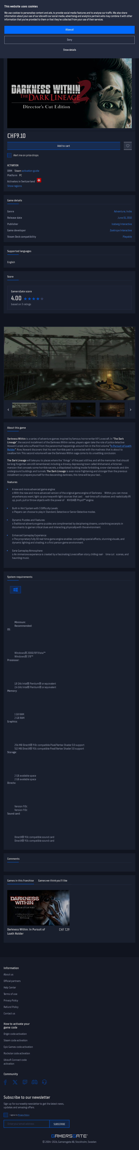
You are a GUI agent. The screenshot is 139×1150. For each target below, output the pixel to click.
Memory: (12, 691)
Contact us (9, 1013)
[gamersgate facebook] (5, 1082)
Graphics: (12, 721)
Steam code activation (16, 1040)
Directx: (11, 783)
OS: (8, 629)
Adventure (119, 211)
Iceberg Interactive (122, 224)
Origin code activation (15, 1034)
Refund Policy (11, 1007)
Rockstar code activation (17, 1053)
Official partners (12, 981)
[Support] (44, 1082)
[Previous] (8, 410)
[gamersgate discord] (34, 1082)
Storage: (12, 752)
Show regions (14, 186)
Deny (69, 40)
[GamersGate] (69, 1138)
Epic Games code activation (18, 1047)
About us (8, 974)
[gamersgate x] (15, 1082)
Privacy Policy (11, 1000)
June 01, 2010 (125, 218)
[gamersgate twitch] (25, 1082)
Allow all (70, 29)
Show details (69, 50)
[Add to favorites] (128, 146)
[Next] (130, 410)
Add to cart (63, 146)
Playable (127, 237)
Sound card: (13, 813)
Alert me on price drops (26, 155)
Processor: (13, 660)
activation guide (30, 171)
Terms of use (10, 994)
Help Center (10, 987)
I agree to (19, 1115)
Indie (129, 211)
